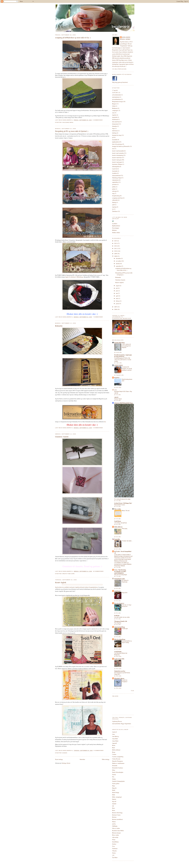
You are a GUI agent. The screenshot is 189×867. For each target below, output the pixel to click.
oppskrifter (115, 182)
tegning (114, 207)
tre (113, 209)
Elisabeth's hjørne (119, 678)
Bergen (114, 104)
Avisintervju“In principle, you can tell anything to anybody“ (127, 368)
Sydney (114, 844)
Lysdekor (114, 223)
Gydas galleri (115, 783)
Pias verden (117, 509)
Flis (113, 777)
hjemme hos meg (116, 135)
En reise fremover (119, 603)
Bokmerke (59, 326)
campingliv (115, 110)
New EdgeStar (117, 623)
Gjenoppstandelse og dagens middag (127, 641)
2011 (115, 248)
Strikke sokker (116, 232)
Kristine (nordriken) (117, 819)
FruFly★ (116, 615)
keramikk (114, 139)
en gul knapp (117, 651)
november (118, 261)
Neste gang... (125, 528)
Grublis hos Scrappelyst (124, 680)
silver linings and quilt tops (120, 522)
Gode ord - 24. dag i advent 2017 (126, 605)
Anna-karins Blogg (119, 627)
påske (113, 189)
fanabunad (115, 119)
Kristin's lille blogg (117, 813)
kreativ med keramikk (118, 151)
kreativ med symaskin (118, 153)
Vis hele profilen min (119, 69)
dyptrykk (114, 117)
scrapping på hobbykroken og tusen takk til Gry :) (73, 37)
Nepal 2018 (124, 592)
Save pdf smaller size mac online (122, 617)
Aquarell (114, 743)
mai (117, 293)
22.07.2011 (115, 92)
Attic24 (116, 397)
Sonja (113, 839)
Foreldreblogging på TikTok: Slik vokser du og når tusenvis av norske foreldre (122, 359)
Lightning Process (117, 721)
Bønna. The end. (126, 510)
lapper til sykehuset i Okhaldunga (74, 277)
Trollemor (114, 848)
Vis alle (132, 690)
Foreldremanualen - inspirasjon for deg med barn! (123, 355)
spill (113, 204)
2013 (115, 243)
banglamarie (126, 37)
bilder (113, 106)
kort (113, 148)
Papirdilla (117, 539)
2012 (115, 246)
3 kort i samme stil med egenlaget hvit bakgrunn (126, 345)
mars (117, 298)
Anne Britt (115, 739)
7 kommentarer (98, 317)
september (119, 266)
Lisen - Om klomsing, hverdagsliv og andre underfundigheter (120, 571)
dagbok (64, 752)
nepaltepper (117, 591)
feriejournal (115, 124)
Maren (114, 821)
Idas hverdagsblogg (119, 639)
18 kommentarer (98, 571)
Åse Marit (114, 857)
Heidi (113, 790)
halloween (115, 131)
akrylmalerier (115, 97)
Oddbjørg (114, 826)
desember (118, 258)
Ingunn (114, 799)
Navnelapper (115, 228)
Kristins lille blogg (119, 342)
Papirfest (116, 377)
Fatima (114, 774)
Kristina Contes (116, 815)
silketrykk (115, 200)
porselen (114, 184)
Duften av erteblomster (118, 763)
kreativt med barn (117, 157)
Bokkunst (114, 108)
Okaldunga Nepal (68, 122)
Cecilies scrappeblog (117, 756)
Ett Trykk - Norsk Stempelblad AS (122, 552)
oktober (118, 263)
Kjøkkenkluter (116, 226)
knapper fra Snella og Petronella (120, 146)
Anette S (114, 732)
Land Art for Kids (119, 659)
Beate (113, 745)
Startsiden (82, 759)
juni (117, 291)
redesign (114, 191)
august (118, 285)
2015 (115, 241)
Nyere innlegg (59, 759)
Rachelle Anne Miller (118, 830)
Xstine (114, 853)
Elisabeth (114, 765)
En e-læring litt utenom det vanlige (122, 499)
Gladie (114, 779)
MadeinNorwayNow (119, 671)
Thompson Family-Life (120, 621)
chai (113, 113)
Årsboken (114, 211)
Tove (113, 846)
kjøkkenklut (115, 142)
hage (113, 128)
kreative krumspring (117, 155)
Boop (113, 752)
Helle (113, 795)
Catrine (114, 754)
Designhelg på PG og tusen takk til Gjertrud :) (71, 131)
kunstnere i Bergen (117, 164)
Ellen (113, 770)
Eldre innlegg (105, 759)
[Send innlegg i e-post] (103, 317)
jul (113, 137)
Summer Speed (118, 399)
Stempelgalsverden (119, 579)
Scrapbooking (116, 196)
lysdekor (114, 173)
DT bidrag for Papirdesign (125, 581)
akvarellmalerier (116, 99)
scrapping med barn (117, 198)
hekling (114, 133)
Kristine (114, 817)
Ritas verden (115, 835)
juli (117, 288)
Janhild (114, 804)
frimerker (114, 126)
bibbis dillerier (118, 527)
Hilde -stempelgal (117, 797)
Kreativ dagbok (60, 582)
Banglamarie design (117, 101)
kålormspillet (115, 166)
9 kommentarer (98, 750)
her (105, 422)
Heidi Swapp (115, 792)
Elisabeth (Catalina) (117, 768)
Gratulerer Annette (62, 436)
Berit (113, 747)
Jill (113, 806)
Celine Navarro (116, 759)
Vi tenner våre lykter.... (127, 541)
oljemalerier (115, 180)
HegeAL (114, 788)
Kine (113, 808)
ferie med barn (116, 122)
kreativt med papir (117, 162)
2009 (115, 253)
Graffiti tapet (125, 628)
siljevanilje (115, 837)
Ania (113, 734)
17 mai (114, 90)
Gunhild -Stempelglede (118, 781)
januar (118, 303)
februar (118, 301)
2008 (115, 256)
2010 (115, 251)
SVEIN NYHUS (118, 365)
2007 (115, 307)
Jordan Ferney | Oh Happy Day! (123, 503)
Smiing (114, 202)
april (117, 296)
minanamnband (116, 175)
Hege (113, 786)
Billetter (114, 230)
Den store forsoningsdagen (120, 574)
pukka (114, 187)
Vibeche (114, 851)
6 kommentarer (98, 120)
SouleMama (117, 521)
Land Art (114, 169)
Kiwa (113, 810)
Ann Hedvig (115, 736)
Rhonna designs (116, 833)
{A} (113, 855)
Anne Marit (115, 741)
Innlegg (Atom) (66, 763)
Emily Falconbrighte (117, 772)
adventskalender (116, 95)
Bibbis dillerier (116, 750)
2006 (115, 309)
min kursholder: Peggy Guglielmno (121, 723)
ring (113, 193)
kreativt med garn (68, 573)
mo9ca (114, 824)
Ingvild (114, 801)
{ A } (115, 390)
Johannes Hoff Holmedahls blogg (123, 403)
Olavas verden (116, 828)
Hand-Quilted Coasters (119, 504)
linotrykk (114, 171)
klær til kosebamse (117, 144)
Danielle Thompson (117, 761)
